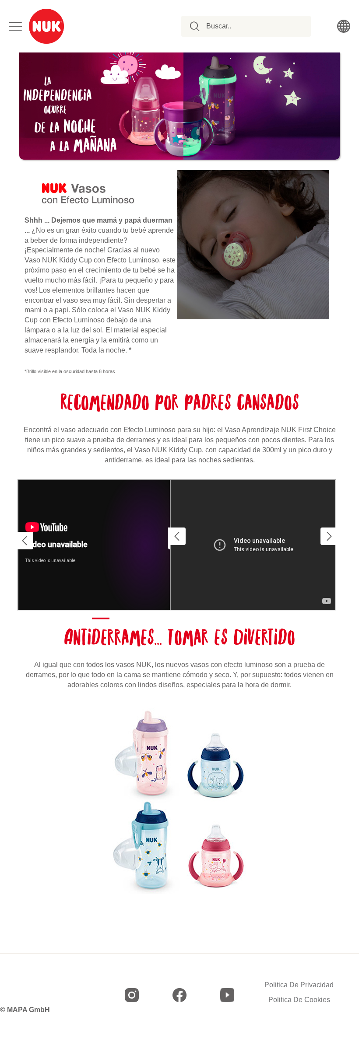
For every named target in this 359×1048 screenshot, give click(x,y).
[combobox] (251, 26)
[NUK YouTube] (227, 995)
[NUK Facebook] (179, 995)
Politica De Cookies (299, 999)
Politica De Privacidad (299, 985)
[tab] (100, 618)
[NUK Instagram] (132, 995)
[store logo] (46, 26)
